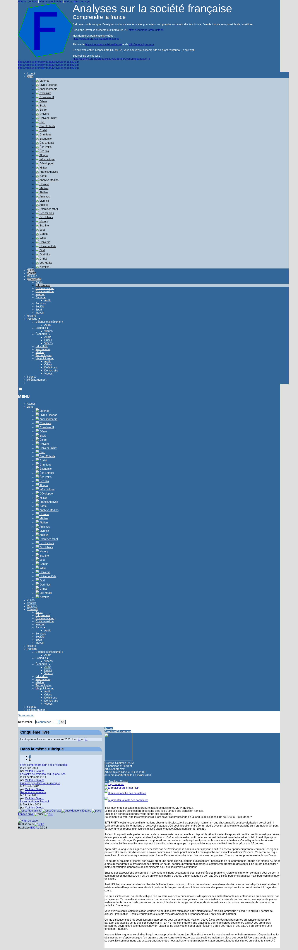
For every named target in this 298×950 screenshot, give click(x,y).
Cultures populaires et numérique (40, 783)
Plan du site (34, 810)
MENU (24, 396)
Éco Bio (44, 151)
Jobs (42, 229)
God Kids (45, 254)
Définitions (50, 367)
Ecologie (42, 327)
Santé (43, 175)
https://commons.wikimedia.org (103, 44)
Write (42, 238)
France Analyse (48, 171)
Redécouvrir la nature (33, 792)
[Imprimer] (114, 784)
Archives (44, 196)
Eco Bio (44, 225)
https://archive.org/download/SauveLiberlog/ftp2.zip (48, 64)
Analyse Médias (48, 180)
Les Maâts (45, 262)
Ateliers (43, 192)
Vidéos (48, 330)
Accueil (31, 73)
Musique (32, 276)
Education (42, 346)
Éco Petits (45, 146)
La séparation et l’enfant (34, 801)
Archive (43, 204)
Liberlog (44, 80)
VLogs (30, 270)
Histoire (44, 184)
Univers (44, 113)
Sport (39, 309)
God (42, 250)
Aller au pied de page (77, 1)
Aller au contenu (28, 1)
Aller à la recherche (50, 1)
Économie (45, 138)
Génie (43, 101)
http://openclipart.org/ (141, 44)
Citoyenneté (43, 285)
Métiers (43, 188)
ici (79, 739)
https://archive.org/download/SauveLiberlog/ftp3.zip (48, 67)
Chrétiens (45, 134)
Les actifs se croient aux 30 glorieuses (42, 774)
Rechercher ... (26, 722)
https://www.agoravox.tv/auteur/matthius (96, 38)
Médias (40, 352)
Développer (46, 163)
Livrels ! (44, 200)
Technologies (43, 355)
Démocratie (51, 370)
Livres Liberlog (48, 84)
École (42, 105)
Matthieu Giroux (118, 781)
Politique (34, 318)
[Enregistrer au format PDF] (121, 787)
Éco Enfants (46, 142)
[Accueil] (45, 56)
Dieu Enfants (47, 126)
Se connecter (26, 715)
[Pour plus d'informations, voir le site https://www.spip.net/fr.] (39, 824)
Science (31, 376)
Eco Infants (46, 217)
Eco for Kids (46, 213)
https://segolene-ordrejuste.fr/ (146, 30)
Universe (44, 242)
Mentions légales (81, 810)
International (43, 349)
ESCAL (34, 827)
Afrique (43, 155)
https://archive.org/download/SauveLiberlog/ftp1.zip (48, 61)
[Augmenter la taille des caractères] (126, 800)
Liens (30, 76)
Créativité (45, 93)
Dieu (42, 122)
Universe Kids (47, 246)
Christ (43, 130)
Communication (45, 288)
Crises (48, 340)
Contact (31, 273)
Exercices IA (46, 97)
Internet (40, 294)
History (43, 221)
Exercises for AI (48, 209)
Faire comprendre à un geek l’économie (44, 764)
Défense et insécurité (50, 321)
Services (41, 303)
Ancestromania (48, 89)
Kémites (44, 266)
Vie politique (45, 358)
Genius (43, 233)
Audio (39, 282)
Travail (40, 312)
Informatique (47, 159)
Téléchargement (36, 379)
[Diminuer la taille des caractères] (125, 793)
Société (40, 306)
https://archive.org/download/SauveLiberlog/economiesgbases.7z (111, 58)
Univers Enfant (48, 118)
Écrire (43, 109)
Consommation (45, 291)
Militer (43, 167)
